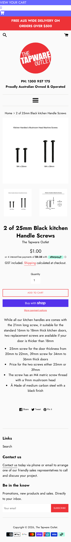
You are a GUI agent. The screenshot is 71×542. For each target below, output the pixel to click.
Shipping (30, 263)
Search (7, 446)
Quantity (35, 274)
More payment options (35, 310)
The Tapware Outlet (46, 527)
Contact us (10, 465)
